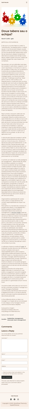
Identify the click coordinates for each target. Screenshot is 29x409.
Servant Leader (16, 212)
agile (22, 246)
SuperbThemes (14, 405)
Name (3, 354)
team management (20, 320)
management (19, 318)
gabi (12, 38)
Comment (4, 338)
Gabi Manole (4, 2)
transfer (3, 319)
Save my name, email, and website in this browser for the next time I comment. (14, 373)
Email (3, 360)
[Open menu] (27, 2)
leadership (10, 318)
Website (3, 366)
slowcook (10, 320)
